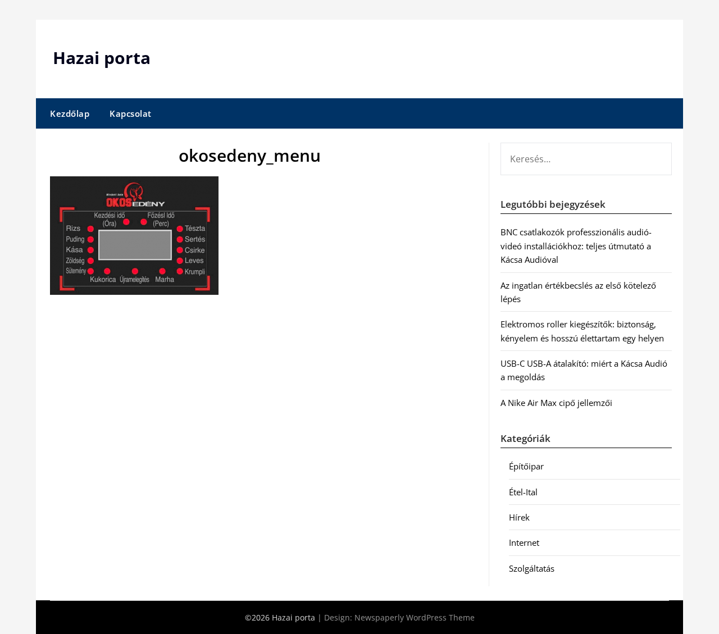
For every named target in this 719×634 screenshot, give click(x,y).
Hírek (519, 517)
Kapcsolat (131, 113)
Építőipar (526, 466)
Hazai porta (102, 57)
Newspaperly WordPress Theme (414, 617)
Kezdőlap (69, 113)
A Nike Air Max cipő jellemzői (556, 402)
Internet (524, 542)
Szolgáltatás (531, 568)
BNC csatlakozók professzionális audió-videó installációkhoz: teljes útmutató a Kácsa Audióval (576, 245)
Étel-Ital (523, 492)
